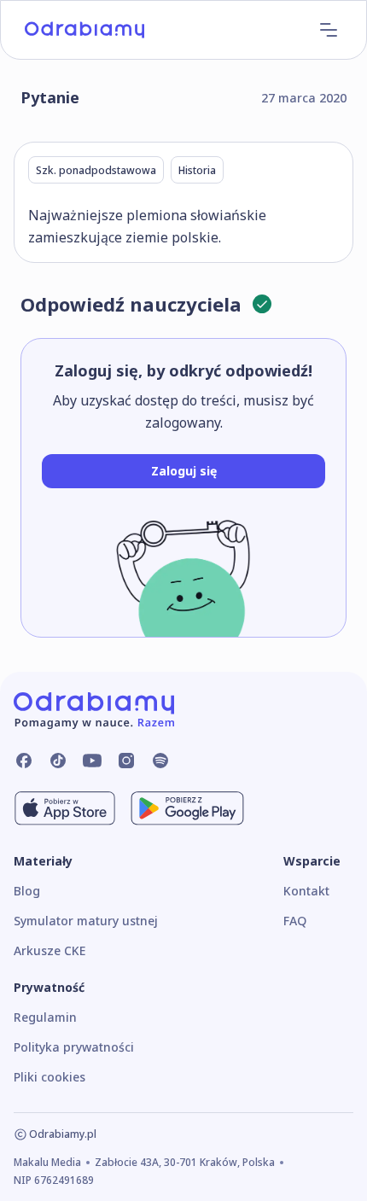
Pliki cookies (49, 1077)
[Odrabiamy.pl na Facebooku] (24, 760)
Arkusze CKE (49, 950)
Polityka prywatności (74, 1047)
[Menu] (329, 30)
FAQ (294, 920)
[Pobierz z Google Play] (187, 808)
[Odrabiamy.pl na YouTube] (92, 760)
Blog (27, 891)
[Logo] (84, 30)
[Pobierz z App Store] (65, 808)
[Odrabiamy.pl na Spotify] (160, 760)
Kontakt (306, 891)
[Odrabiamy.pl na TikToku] (58, 760)
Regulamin (45, 1017)
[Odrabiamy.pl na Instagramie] (126, 760)
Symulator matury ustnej (86, 920)
